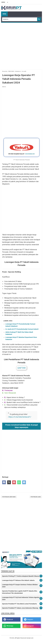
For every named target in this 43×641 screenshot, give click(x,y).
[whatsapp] (19, 482)
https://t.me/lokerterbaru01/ (19, 417)
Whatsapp (9, 626)
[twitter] (9, 482)
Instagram (30, 626)
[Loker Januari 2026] (11, 8)
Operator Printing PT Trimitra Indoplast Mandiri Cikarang (21, 576)
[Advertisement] (21, 45)
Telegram (29, 619)
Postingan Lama (36, 497)
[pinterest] (14, 482)
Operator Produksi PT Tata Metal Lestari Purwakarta (19, 604)
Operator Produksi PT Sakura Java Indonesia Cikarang (20, 608)
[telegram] (24, 482)
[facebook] (4, 482)
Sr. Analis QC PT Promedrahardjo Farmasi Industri (22, 329)
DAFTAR (22, 368)
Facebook (9, 619)
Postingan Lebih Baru (9, 497)
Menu (4, 14)
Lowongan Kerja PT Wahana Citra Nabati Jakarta (18, 580)
